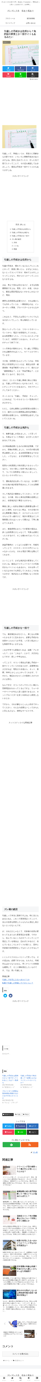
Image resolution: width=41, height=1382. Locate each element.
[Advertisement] (20, 102)
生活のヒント (9, 1114)
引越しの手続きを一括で (20, 236)
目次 (17, 224)
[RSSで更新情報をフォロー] (29, 1144)
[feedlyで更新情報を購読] (11, 1144)
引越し (19, 1114)
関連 (15, 249)
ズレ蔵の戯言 (16, 239)
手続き (27, 1114)
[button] (37, 660)
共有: (15, 242)
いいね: (16, 246)
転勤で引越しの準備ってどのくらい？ (17, 983)
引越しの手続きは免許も (20, 232)
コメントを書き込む (20, 1354)
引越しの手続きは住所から (21, 229)
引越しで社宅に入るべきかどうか (16, 980)
